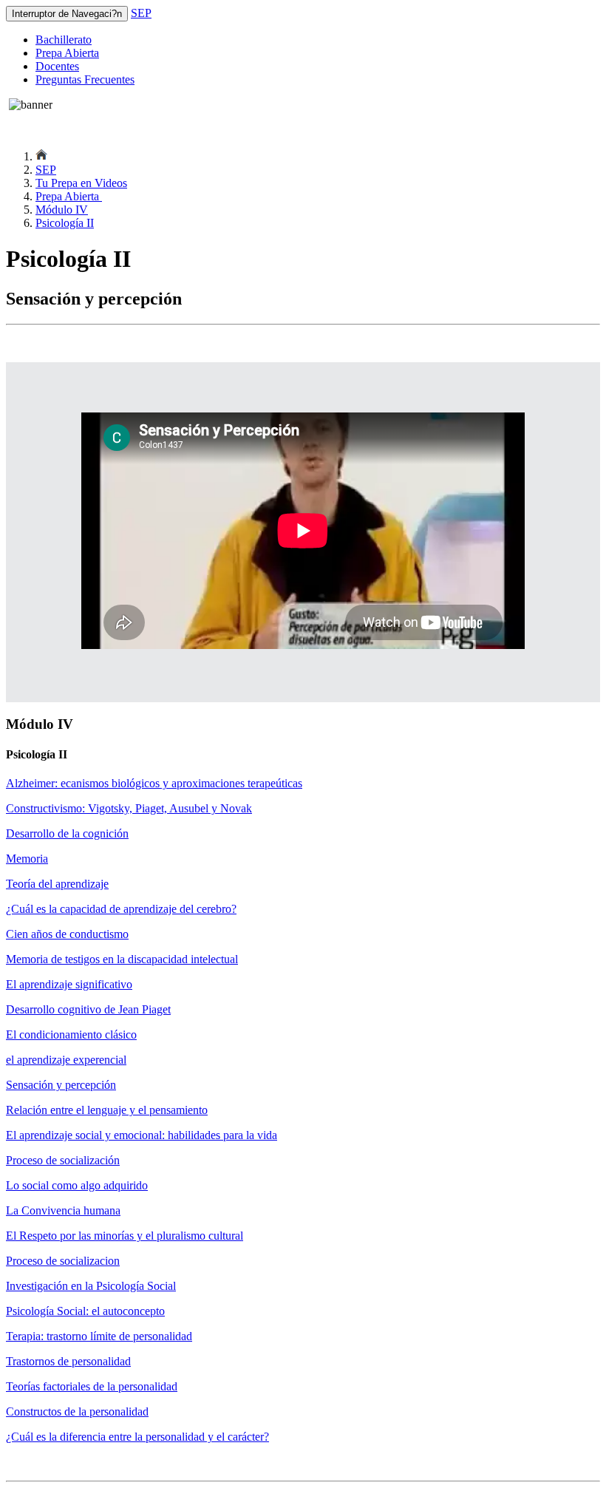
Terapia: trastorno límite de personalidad (99, 1336)
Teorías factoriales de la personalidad (91, 1386)
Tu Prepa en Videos (81, 183)
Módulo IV (61, 209)
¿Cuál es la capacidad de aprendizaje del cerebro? (121, 909)
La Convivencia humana (63, 1210)
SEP (141, 13)
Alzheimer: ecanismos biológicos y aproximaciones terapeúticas (154, 783)
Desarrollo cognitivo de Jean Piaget (88, 1009)
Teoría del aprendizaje (57, 883)
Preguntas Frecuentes (85, 79)
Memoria (27, 858)
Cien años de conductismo (67, 934)
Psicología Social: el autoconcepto (85, 1311)
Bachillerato (63, 39)
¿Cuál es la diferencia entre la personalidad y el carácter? (137, 1436)
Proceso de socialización (63, 1160)
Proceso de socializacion (63, 1260)
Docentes (57, 66)
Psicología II (64, 223)
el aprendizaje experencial (66, 1059)
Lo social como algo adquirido (77, 1185)
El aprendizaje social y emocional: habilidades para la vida (141, 1135)
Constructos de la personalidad (77, 1411)
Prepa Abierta (67, 53)
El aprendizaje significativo (69, 984)
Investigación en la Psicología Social (91, 1286)
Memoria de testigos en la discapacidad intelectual (122, 959)
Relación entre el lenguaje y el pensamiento (107, 1110)
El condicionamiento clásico (71, 1034)
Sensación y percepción (61, 1084)
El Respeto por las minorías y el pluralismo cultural (124, 1235)
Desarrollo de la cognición (67, 833)
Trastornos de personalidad (68, 1361)
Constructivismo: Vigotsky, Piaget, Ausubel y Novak (129, 808)
